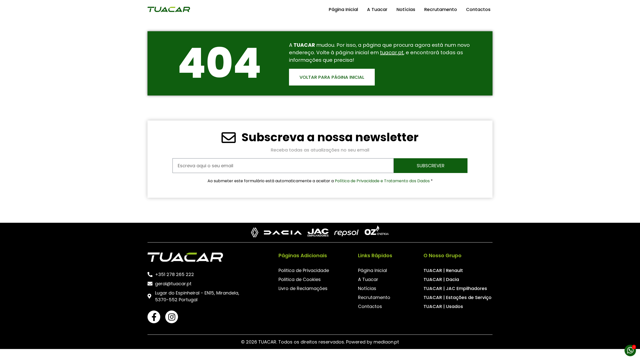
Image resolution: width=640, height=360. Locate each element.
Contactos (478, 9)
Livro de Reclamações (303, 288)
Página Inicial (343, 9)
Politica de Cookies (299, 279)
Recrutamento (440, 9)
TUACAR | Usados (443, 306)
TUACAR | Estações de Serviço (458, 297)
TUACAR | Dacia (441, 279)
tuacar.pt (392, 52)
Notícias (405, 9)
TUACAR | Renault (443, 270)
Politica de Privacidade (303, 270)
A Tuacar (377, 9)
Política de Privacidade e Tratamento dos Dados (383, 181)
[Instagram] (171, 316)
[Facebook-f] (154, 316)
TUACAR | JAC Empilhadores (455, 288)
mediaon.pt (386, 342)
